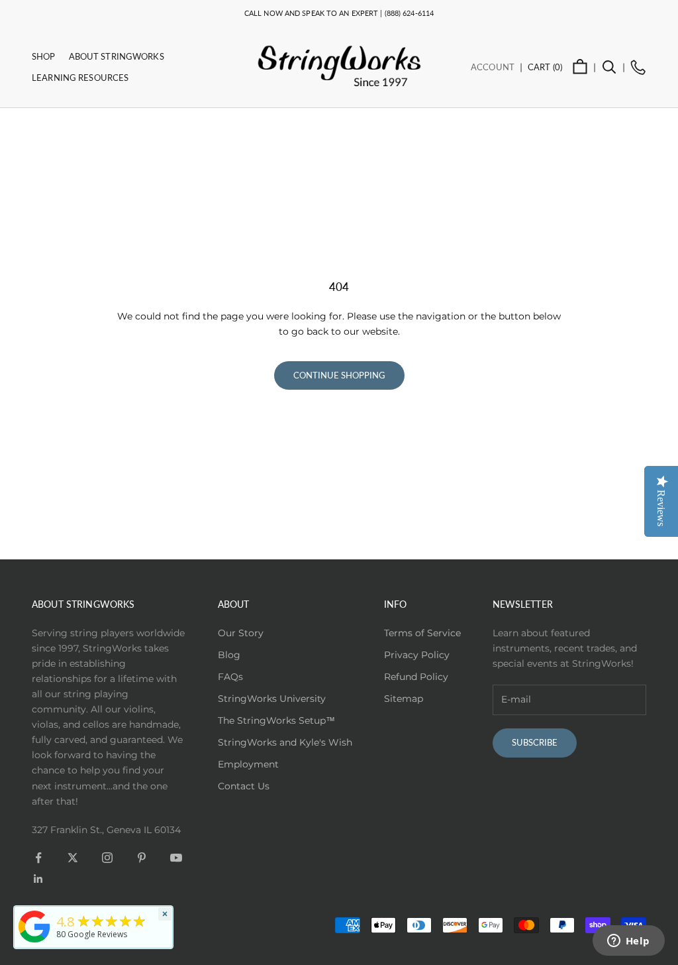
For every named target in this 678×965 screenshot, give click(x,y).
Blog (229, 655)
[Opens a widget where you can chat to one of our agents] (628, 941)
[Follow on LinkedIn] (38, 878)
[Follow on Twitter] (72, 857)
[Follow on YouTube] (176, 857)
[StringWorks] (34, 926)
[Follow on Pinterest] (141, 857)
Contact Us (243, 786)
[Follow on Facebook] (38, 857)
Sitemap (403, 699)
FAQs (230, 677)
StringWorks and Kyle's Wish (285, 742)
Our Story (241, 633)
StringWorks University (272, 699)
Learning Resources (80, 77)
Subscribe (534, 742)
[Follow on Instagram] (107, 857)
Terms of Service (422, 633)
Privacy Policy (417, 655)
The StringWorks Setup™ (276, 720)
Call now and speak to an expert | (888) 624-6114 (339, 13)
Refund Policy (416, 677)
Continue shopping (339, 375)
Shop (44, 56)
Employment (248, 764)
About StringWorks (116, 56)
